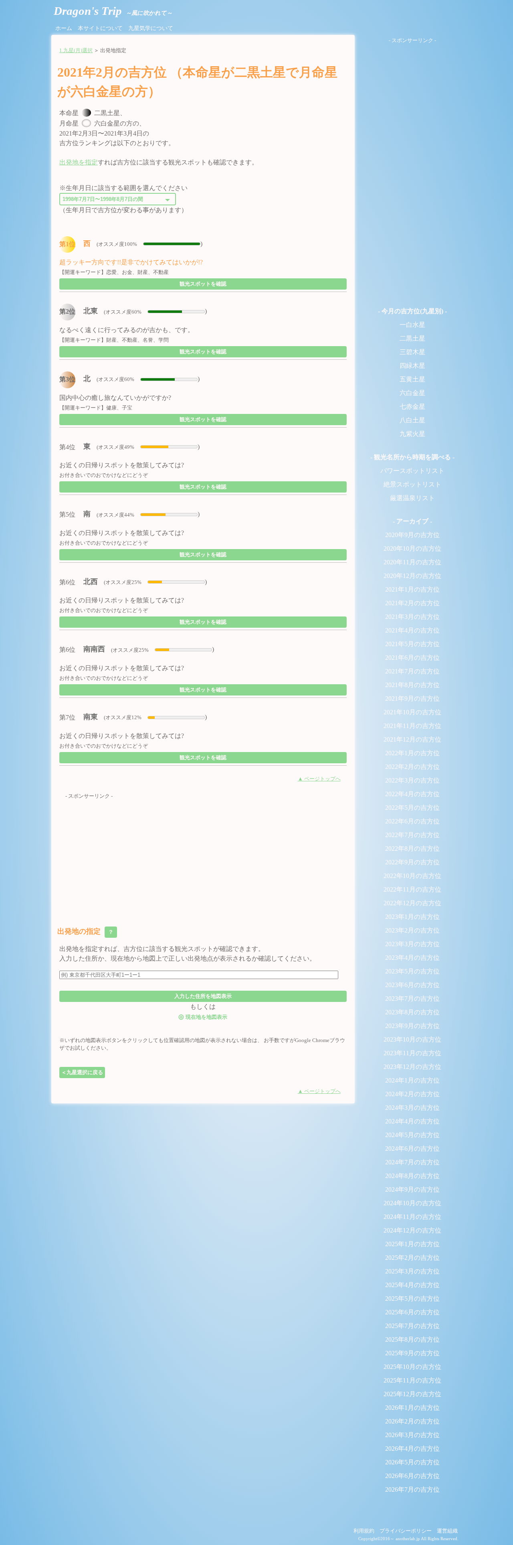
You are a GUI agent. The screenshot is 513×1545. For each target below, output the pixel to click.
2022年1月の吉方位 (412, 753)
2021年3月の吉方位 (412, 616)
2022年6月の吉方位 (412, 821)
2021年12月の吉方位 (412, 739)
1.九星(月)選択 (76, 50)
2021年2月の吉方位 (412, 603)
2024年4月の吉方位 (412, 1121)
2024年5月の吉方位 (412, 1134)
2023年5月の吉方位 (412, 971)
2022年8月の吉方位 (412, 848)
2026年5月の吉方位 (412, 1462)
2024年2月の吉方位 (412, 1094)
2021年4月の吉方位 (412, 630)
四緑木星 (412, 365)
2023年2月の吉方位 (412, 930)
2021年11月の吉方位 (412, 725)
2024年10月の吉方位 (412, 1203)
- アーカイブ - (412, 521)
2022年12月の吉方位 (412, 903)
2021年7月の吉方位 (412, 671)
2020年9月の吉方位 (412, 534)
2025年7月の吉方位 (412, 1325)
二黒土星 (412, 338)
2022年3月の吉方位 (412, 780)
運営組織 (447, 1531)
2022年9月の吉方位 (412, 862)
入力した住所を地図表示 (203, 996)
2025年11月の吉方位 (412, 1380)
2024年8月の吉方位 (412, 1175)
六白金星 (412, 392)
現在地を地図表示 (202, 1016)
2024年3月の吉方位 (412, 1107)
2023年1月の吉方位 (412, 916)
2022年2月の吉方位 (412, 766)
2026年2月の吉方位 (412, 1421)
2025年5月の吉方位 (412, 1298)
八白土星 (412, 420)
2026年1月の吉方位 (412, 1407)
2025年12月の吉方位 (412, 1394)
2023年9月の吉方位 (412, 1025)
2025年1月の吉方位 (412, 1244)
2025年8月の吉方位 (412, 1339)
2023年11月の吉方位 (412, 1053)
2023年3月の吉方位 (412, 944)
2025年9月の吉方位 (412, 1353)
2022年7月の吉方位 (412, 834)
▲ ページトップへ (319, 779)
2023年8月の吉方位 (412, 1012)
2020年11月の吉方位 (412, 562)
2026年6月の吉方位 (412, 1475)
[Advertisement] (203, 856)
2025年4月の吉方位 (412, 1284)
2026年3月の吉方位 (412, 1434)
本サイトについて (100, 28)
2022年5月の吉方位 (412, 807)
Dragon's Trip (113, 10)
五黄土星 (412, 379)
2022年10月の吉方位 (412, 875)
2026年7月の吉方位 (412, 1489)
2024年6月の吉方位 (412, 1148)
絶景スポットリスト (412, 484)
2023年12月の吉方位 (412, 1066)
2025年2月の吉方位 (412, 1257)
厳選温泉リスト (412, 498)
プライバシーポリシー (406, 1531)
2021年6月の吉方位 (412, 657)
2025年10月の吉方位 (412, 1366)
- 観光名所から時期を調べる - (412, 457)
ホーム (63, 28)
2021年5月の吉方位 (412, 644)
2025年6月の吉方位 (412, 1312)
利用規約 (363, 1531)
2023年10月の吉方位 (412, 1039)
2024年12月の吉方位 (412, 1230)
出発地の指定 (86, 931)
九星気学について (150, 28)
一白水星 (412, 324)
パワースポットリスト (412, 470)
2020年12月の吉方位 (412, 575)
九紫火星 (412, 433)
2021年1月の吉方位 (412, 589)
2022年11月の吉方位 (412, 889)
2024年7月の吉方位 (412, 1162)
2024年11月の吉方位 (412, 1216)
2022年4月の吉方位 (412, 794)
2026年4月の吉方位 (412, 1448)
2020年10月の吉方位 (412, 548)
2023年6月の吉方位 (412, 984)
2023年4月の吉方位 (412, 957)
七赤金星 (412, 406)
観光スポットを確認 (203, 284)
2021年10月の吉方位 (412, 712)
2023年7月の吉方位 (412, 998)
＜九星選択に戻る (82, 1072)
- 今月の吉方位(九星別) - (412, 311)
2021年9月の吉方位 (412, 698)
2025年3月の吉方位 (412, 1271)
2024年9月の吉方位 (412, 1189)
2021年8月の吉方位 (412, 684)
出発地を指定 (78, 162)
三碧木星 (412, 352)
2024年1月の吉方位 (412, 1080)
